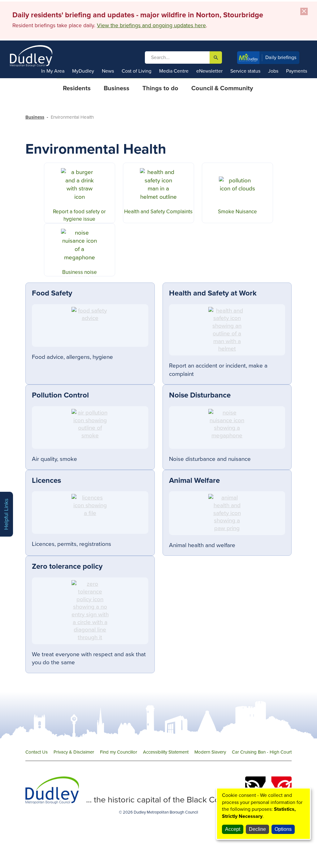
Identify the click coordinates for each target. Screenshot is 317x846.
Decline (257, 829)
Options (283, 829)
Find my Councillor (118, 752)
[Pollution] (90, 427)
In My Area (52, 71)
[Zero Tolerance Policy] (90, 610)
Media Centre (174, 71)
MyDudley (83, 71)
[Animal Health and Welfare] (227, 513)
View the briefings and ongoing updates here (151, 25)
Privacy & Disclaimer (74, 752)
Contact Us (36, 752)
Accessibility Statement (166, 752)
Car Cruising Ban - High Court (262, 752)
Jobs (273, 71)
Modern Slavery (210, 752)
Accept (232, 829)
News (108, 71)
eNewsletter (209, 71)
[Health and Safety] (227, 329)
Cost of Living (136, 71)
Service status (245, 71)
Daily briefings (281, 57)
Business (34, 117)
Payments (296, 71)
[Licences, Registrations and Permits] (90, 512)
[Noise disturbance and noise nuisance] (227, 427)
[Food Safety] (90, 325)
